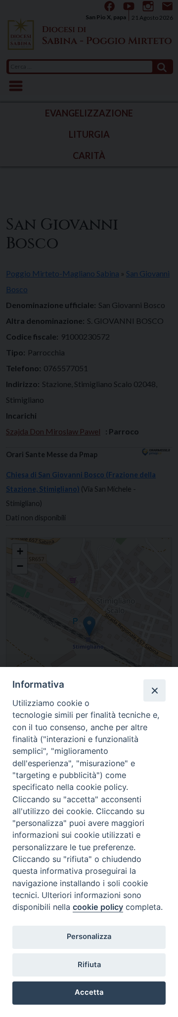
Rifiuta (89, 964)
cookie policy (98, 907)
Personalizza (89, 936)
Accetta (89, 992)
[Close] (154, 690)
